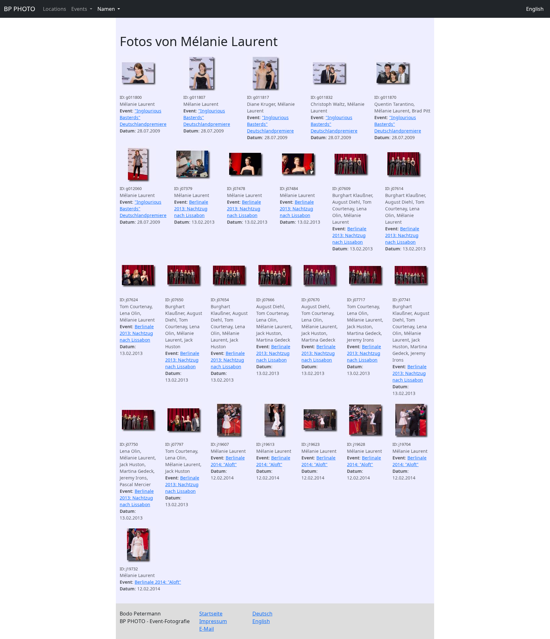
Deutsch (262, 613)
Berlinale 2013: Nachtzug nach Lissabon (191, 208)
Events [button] (79, 8)
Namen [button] (106, 8)
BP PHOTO (19, 8)
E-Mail (206, 628)
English (535, 8)
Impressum (213, 621)
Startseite (210, 613)
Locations (54, 8)
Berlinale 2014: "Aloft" (158, 582)
